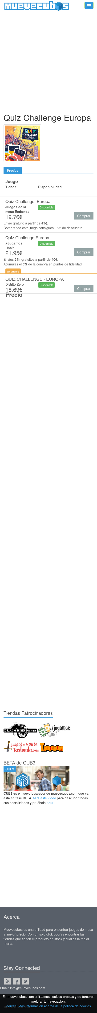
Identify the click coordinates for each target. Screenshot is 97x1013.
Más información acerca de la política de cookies (54, 1006)
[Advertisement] (48, 63)
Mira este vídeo (44, 798)
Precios (12, 170)
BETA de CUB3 (19, 762)
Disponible (46, 207)
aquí (50, 802)
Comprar (83, 215)
